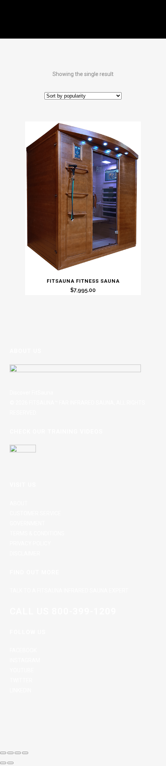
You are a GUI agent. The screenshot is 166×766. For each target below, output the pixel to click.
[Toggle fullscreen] (10, 753)
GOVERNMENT (27, 523)
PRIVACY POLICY (30, 543)
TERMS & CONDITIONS (37, 533)
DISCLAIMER (25, 553)
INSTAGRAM (25, 660)
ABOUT (19, 503)
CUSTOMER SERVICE (35, 513)
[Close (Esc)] (25, 753)
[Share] (18, 753)
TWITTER (21, 680)
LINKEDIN (20, 690)
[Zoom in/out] (3, 753)
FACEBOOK (23, 650)
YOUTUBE (22, 670)
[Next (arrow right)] (10, 763)
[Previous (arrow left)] (3, 763)
